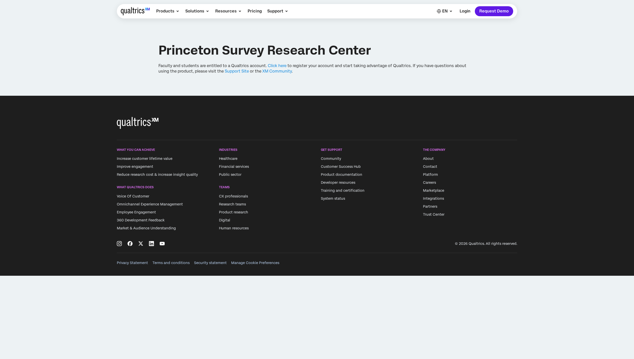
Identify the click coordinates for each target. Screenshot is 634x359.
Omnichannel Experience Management (150, 204)
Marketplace (433, 190)
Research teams (232, 204)
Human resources (234, 228)
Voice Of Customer (133, 196)
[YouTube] (162, 243)
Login (465, 11)
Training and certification (342, 190)
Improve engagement (135, 167)
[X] (140, 243)
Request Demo (494, 11)
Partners (430, 206)
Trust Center (433, 214)
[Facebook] (130, 243)
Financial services (234, 167)
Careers (429, 182)
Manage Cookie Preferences (255, 263)
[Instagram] (119, 243)
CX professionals (233, 196)
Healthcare (228, 159)
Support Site (237, 71)
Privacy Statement (132, 263)
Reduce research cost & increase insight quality (157, 175)
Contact (430, 167)
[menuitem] (168, 11)
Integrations (433, 198)
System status (333, 198)
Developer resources (338, 182)
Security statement (210, 263)
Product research (233, 212)
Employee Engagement (136, 212)
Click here (277, 65)
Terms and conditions (171, 263)
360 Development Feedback (141, 220)
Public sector (230, 175)
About (428, 159)
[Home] (135, 11)
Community (331, 159)
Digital (224, 220)
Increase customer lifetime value (144, 159)
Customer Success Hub (341, 167)
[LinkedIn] (151, 243)
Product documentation (341, 175)
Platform (430, 175)
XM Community (277, 71)
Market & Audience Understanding (146, 228)
